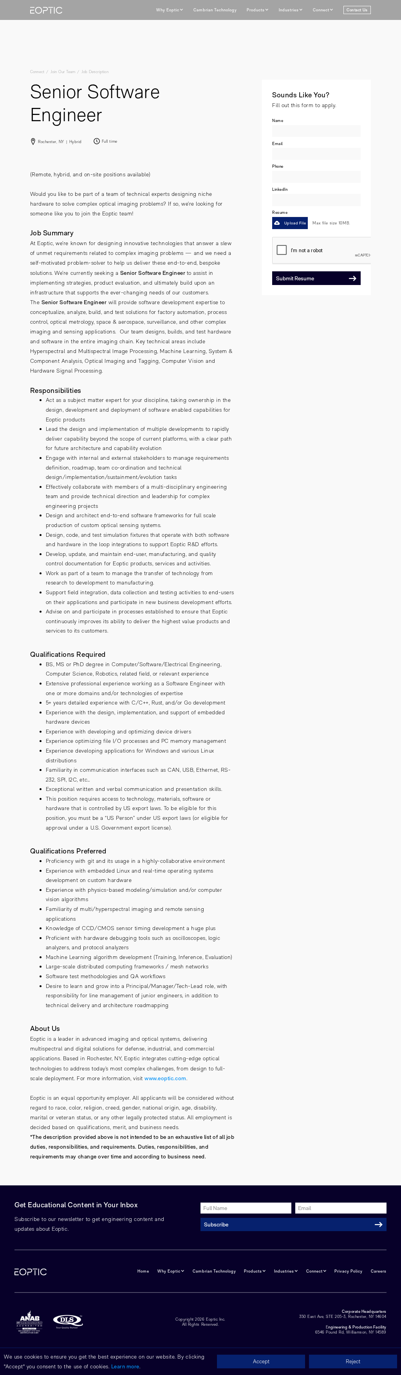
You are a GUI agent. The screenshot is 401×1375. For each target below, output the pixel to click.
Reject (353, 1361)
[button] (169, 9)
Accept (261, 1361)
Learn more (125, 1366)
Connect (37, 71)
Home (143, 1271)
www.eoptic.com (165, 1078)
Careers (379, 1271)
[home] (46, 10)
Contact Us (357, 9)
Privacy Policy (348, 1271)
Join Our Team (63, 71)
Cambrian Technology (215, 9)
